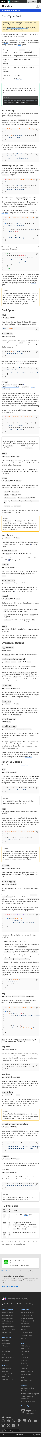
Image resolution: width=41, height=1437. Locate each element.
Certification (5, 1360)
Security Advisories (27, 1371)
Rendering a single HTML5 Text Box (17, 166)
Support (23, 1338)
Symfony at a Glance (8, 1315)
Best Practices (6, 1351)
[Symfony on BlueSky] (3, 1425)
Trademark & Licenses (9, 1329)
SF (2, 1)
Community (25, 1309)
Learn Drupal (6, 1377)
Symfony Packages (7, 1318)
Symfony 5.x (7, 25)
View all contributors (8, 1271)
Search (20, 1435)
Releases (24, 1369)
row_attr (5, 1169)
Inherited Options (12, 761)
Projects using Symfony (28, 1321)
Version (37, 1435)
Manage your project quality (30, 1394)
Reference (5, 1346)
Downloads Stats (26, 1335)
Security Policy (6, 1324)
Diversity (24, 1363)
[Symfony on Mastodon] (19, 1420)
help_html (6, 1074)
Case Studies (25, 1351)
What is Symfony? (7, 1309)
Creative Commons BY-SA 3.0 (11, 1244)
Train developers (26, 1391)
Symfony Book (6, 1343)
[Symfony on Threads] (8, 1425)
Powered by (25, 1406)
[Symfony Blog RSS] (19, 1425)
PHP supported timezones (18, 560)
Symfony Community (27, 1312)
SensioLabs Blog (26, 1380)
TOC (4, 1435)
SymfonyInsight (15, 1)
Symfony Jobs (25, 1327)
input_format (7, 535)
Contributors (25, 1324)
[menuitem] (11, 1312)
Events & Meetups (27, 1318)
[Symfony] (18, 6)
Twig (22, 1377)
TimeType (17, 744)
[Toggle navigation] (37, 6)
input (19, 45)
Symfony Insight (26, 1374)
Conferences (25, 1360)
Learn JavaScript (7, 1374)
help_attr (6, 1046)
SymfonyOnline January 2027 (11, 10)
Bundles (4, 1349)
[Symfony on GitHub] (3, 1420)
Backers (23, 1329)
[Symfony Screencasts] (13, 1425)
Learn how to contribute (10, 1286)
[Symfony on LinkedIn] (24, 1420)
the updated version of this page (17, 28)
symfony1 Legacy (7, 1332)
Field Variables (10, 1205)
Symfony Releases (7, 1321)
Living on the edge (27, 1366)
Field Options (9, 310)
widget (6, 43)
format (33, 282)
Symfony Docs (6, 1340)
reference (28, 756)
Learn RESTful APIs (8, 1379)
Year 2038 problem (11, 529)
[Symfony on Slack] (8, 1420)
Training (4, 1354)
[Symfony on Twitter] (13, 1420)
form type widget (17, 1199)
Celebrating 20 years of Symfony (17, 1299)
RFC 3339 (23, 446)
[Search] (39, 1)
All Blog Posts (25, 1346)
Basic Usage (8, 110)
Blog (22, 1343)
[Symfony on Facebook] (29, 1420)
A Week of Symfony (27, 1349)
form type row (16, 803)
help (3, 993)
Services (24, 1385)
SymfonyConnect (26, 1315)
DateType (19, 79)
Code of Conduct (26, 1332)
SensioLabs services (27, 1388)
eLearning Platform (8, 1357)
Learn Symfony (6, 1337)
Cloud (23, 1354)
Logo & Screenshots (8, 1327)
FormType (17, 75)
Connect (33, 1)
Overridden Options (13, 642)
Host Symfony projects (28, 1401)
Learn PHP (5, 1371)
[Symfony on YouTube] (35, 1420)
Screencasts (5, 1365)
